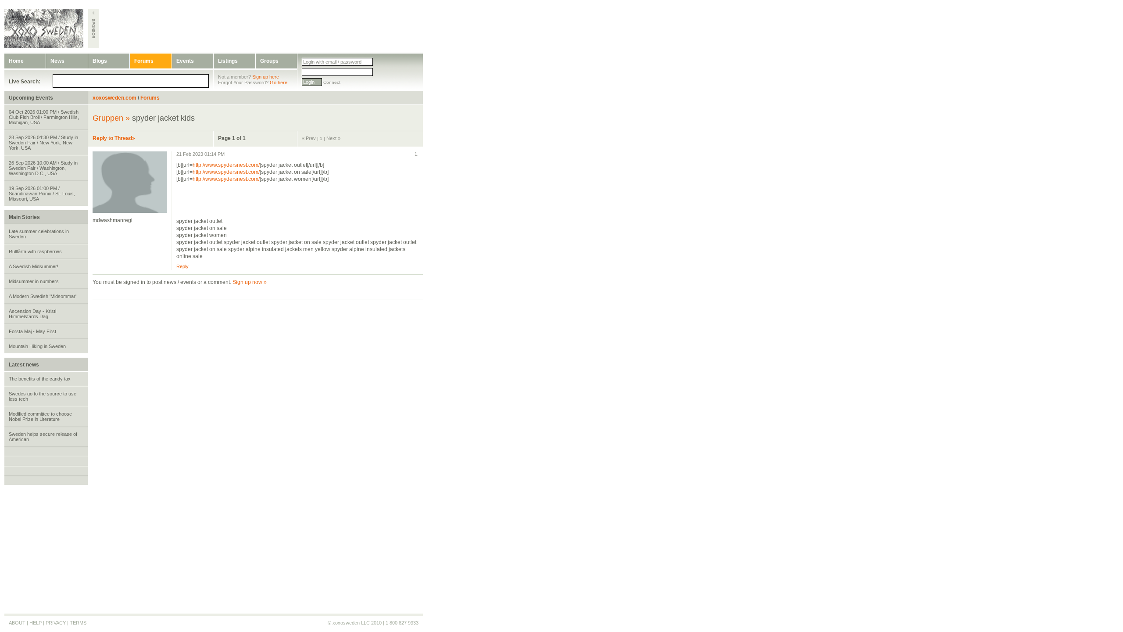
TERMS (78, 622)
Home (16, 61)
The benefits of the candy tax (40, 378)
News (57, 61)
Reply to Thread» (114, 138)
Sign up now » (249, 282)
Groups (269, 61)
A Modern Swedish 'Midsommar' (42, 296)
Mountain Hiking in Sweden (37, 346)
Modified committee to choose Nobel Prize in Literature (40, 416)
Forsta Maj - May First (32, 331)
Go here (278, 82)
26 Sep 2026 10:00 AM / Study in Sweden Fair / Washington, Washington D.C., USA (43, 168)
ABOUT (17, 622)
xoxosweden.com (114, 98)
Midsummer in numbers (34, 281)
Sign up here (265, 76)
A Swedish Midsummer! (33, 266)
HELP (35, 622)
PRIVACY (56, 622)
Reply (182, 266)
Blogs (100, 61)
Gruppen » (111, 118)
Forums (144, 61)
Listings (228, 61)
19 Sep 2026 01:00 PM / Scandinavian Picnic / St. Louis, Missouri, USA (42, 193)
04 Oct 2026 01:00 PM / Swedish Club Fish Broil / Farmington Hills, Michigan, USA (44, 117)
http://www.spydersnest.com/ (226, 165)
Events (185, 61)
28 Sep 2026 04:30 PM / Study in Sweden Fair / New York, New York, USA (43, 143)
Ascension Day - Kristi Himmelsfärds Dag (32, 314)
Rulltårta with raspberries (35, 251)
